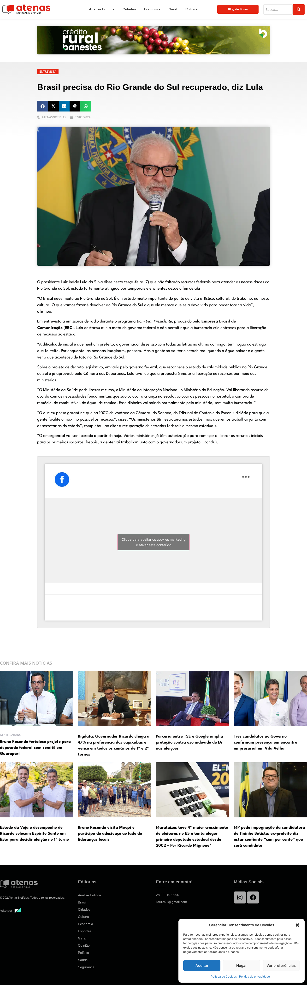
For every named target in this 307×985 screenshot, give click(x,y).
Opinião (84, 945)
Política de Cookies (224, 976)
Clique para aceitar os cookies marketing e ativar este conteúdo (154, 542)
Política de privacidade (254, 976)
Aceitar (201, 965)
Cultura (83, 917)
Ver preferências (281, 965)
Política (191, 9)
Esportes (84, 931)
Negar (241, 965)
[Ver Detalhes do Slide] (153, 40)
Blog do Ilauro (238, 9)
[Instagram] (240, 897)
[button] (297, 925)
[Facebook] (253, 897)
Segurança (86, 967)
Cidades (129, 9)
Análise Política (101, 9)
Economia (152, 9)
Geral (173, 9)
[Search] (299, 9)
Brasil (82, 902)
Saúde (83, 960)
